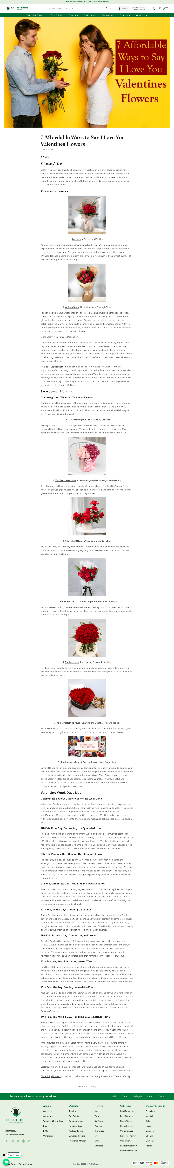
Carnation (99, 1146)
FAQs (45, 1131)
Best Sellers (56, 15)
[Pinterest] (23, 1141)
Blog (45, 1126)
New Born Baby (75, 1126)
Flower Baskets (126, 1126)
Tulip (97, 1116)
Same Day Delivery (35, 15)
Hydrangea (99, 1131)
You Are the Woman (65, 480)
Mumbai (149, 1116)
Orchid (98, 1141)
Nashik (149, 1146)
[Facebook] (6, 1141)
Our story (47, 1111)
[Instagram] (12, 1141)
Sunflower (99, 1121)
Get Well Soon (75, 1116)
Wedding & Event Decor (53, 1121)
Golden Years (72, 307)
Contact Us (48, 1136)
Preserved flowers (128, 1136)
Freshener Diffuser (77, 1141)
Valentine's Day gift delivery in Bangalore (87, 1070)
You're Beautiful (68, 601)
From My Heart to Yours (68, 722)
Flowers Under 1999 (128, 1151)
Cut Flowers (125, 1141)
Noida (148, 1126)
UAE (114, 1096)
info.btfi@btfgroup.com (14, 1135)
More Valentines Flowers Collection (59, 336)
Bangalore (150, 1111)
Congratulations (76, 1121)
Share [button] (46, 157)
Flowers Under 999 (128, 1146)
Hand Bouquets (127, 1111)
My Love (76, 239)
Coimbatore (151, 1141)
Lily (96, 1136)
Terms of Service (25, 1164)
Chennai (149, 1136)
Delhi (148, 1121)
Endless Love (72, 662)
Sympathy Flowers (77, 1136)
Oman (161, 1096)
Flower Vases (126, 1121)
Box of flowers (126, 1116)
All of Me (69, 541)
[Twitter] (17, 1141)
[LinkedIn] (29, 1141)
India (149, 1096)
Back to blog (89, 1086)
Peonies (98, 1126)
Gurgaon (150, 1131)
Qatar (125, 1096)
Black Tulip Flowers (53, 366)
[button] (123, 8)
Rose (97, 1111)
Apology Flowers (76, 1131)
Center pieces (126, 1131)
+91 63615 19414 (11, 1131)
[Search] (107, 8)
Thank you (73, 1111)
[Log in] (153, 8)
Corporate (48, 1116)
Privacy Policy (10, 1164)
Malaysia (137, 1096)
